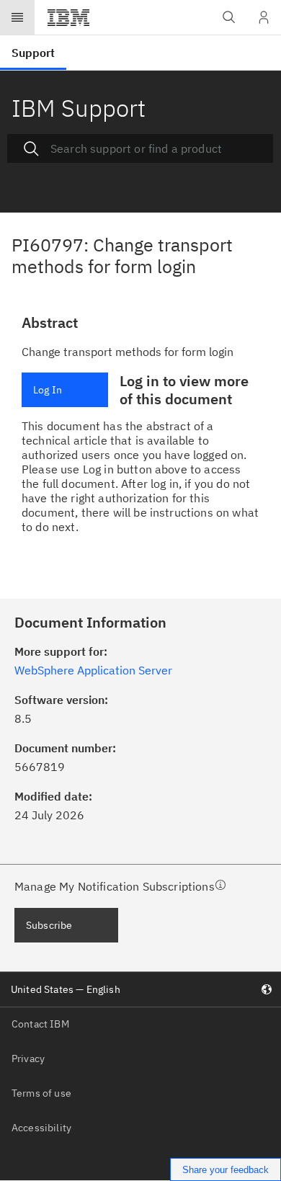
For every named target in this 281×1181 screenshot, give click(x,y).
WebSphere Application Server (93, 670)
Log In (47, 389)
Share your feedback (225, 1169)
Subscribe (49, 925)
